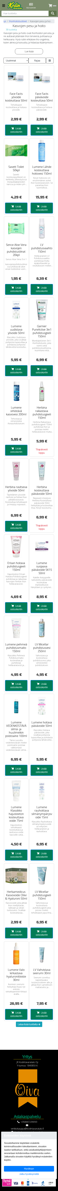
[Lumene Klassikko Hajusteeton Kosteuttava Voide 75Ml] (16, 791)
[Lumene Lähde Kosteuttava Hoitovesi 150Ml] (42, 151)
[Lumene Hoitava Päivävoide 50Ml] (42, 706)
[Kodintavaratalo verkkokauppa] (15, 6)
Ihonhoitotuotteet (18, 21)
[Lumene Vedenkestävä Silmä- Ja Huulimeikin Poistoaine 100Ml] (16, 706)
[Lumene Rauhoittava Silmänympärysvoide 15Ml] (42, 791)
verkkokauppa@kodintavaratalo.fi (27, 1128)
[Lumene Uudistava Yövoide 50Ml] (16, 310)
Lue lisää (29, 51)
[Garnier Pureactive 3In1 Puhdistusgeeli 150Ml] (42, 310)
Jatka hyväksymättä (29, 1174)
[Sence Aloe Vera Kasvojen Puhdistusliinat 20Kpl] (16, 229)
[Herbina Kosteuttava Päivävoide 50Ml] (42, 471)
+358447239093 (29, 1121)
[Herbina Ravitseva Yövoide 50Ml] (16, 471)
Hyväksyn (29, 1168)
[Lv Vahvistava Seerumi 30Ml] (42, 953)
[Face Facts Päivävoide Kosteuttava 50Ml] (42, 77)
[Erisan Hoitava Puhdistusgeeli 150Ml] (16, 547)
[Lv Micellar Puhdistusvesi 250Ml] (42, 628)
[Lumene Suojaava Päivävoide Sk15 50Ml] (42, 547)
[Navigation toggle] (3, 6)
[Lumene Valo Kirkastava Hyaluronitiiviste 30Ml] (16, 953)
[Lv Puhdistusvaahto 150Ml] (42, 229)
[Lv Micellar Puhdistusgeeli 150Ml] (42, 875)
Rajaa (37, 60)
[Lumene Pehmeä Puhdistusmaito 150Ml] (16, 628)
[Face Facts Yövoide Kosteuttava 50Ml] (16, 77)
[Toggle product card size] (49, 60)
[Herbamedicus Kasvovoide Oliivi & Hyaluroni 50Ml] (16, 875)
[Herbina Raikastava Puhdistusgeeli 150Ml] (42, 391)
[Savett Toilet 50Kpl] (16, 151)
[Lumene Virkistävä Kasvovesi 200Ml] (16, 391)
